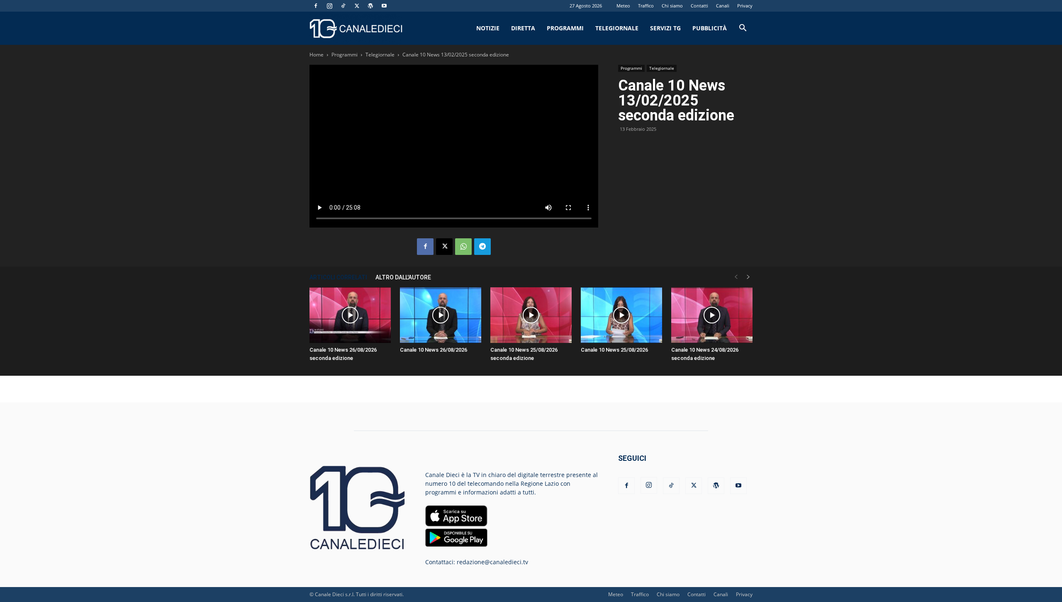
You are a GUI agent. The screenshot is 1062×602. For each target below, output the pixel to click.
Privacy (745, 5)
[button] (743, 29)
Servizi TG (665, 28)
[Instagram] (329, 6)
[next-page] (748, 277)
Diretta (523, 28)
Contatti (699, 5)
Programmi (565, 28)
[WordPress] (370, 6)
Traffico (646, 5)
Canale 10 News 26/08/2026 (433, 350)
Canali (722, 5)
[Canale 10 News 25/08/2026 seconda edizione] (531, 315)
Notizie (487, 28)
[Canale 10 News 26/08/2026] (440, 315)
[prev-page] (736, 277)
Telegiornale (616, 28)
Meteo (623, 5)
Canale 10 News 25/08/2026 (614, 350)
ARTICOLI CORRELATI (338, 277)
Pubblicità (709, 28)
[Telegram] (482, 246)
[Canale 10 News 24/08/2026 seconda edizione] (712, 315)
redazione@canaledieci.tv (492, 562)
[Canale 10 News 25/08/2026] (621, 315)
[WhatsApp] (463, 246)
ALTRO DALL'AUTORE (403, 277)
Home (316, 54)
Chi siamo (672, 5)
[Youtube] (384, 6)
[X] (357, 6)
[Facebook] (315, 6)
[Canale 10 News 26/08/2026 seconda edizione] (350, 315)
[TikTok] (343, 6)
